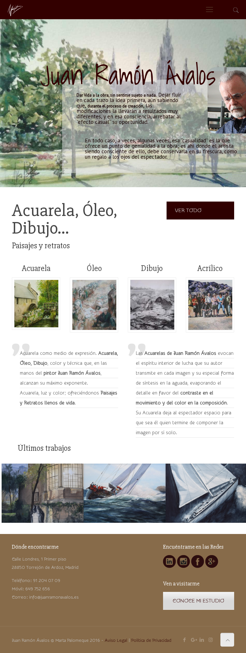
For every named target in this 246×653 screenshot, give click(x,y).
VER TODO (188, 210)
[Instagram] (210, 640)
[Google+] (193, 640)
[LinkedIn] (202, 640)
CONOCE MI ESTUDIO (198, 601)
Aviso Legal (116, 640)
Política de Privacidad (151, 640)
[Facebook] (184, 640)
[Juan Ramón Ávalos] (14, 9)
